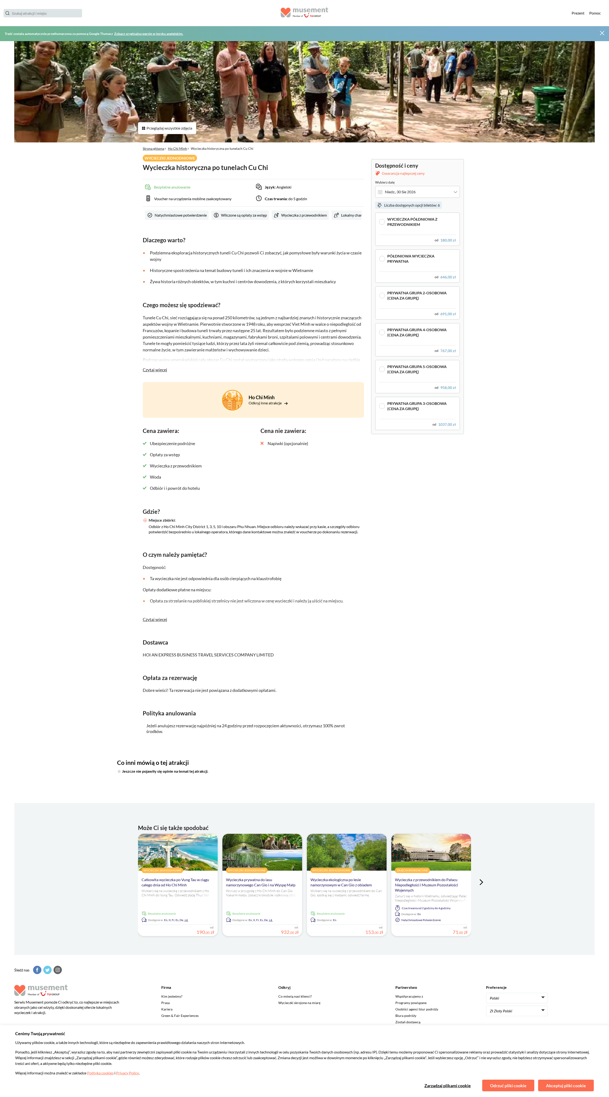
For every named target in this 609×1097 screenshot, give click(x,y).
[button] (417, 229)
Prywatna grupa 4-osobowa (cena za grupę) (417, 332)
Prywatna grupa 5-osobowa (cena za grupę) (417, 369)
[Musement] (304, 13)
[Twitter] (47, 970)
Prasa (165, 1003)
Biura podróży (405, 1016)
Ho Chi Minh (177, 148)
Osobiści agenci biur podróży (416, 1009)
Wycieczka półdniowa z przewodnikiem (412, 222)
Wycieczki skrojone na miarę (299, 1003)
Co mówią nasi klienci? (295, 996)
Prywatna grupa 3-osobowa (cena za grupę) (417, 406)
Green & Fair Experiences (180, 1016)
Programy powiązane (411, 1003)
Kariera (166, 1009)
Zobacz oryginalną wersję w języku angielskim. (148, 34)
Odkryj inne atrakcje (265, 403)
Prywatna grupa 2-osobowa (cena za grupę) (417, 295)
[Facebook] (36, 970)
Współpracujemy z (409, 996)
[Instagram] (57, 970)
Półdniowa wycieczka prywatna (410, 258)
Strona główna (153, 148)
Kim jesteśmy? (171, 996)
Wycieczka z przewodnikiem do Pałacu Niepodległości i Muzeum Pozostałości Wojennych (426, 884)
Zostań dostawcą (407, 1022)
